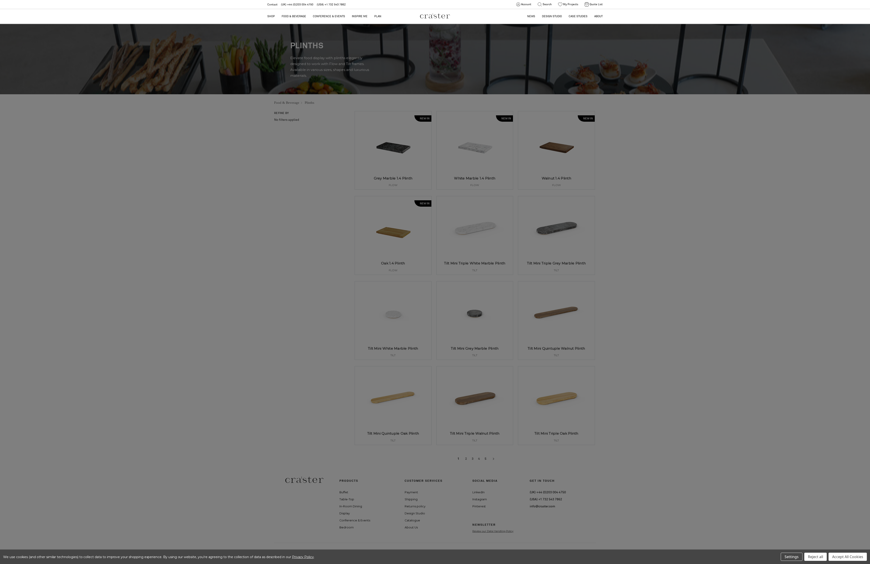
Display (344, 513)
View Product (393, 180)
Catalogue (412, 520)
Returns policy (415, 506)
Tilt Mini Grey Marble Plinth (474, 348)
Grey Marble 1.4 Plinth (393, 178)
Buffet (343, 492)
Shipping (411, 499)
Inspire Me (359, 16)
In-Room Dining (350, 506)
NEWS (531, 16)
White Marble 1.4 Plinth (474, 178)
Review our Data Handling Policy (492, 531)
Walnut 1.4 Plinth (556, 178)
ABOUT (598, 16)
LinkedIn (478, 492)
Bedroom (346, 527)
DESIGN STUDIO (552, 16)
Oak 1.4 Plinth (393, 263)
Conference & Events (329, 16)
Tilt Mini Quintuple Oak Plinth (393, 433)
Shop (271, 16)
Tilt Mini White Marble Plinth (393, 348)
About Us (411, 527)
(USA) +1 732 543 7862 (331, 4)
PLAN (377, 16)
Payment (411, 492)
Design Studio (415, 513)
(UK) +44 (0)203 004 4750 (297, 4)
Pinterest (479, 506)
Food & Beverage (294, 16)
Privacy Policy (303, 557)
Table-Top (346, 499)
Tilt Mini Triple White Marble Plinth (474, 263)
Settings (792, 556)
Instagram (479, 499)
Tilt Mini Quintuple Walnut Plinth (556, 348)
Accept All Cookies (847, 556)
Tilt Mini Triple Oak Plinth (556, 433)
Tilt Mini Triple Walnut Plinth (475, 433)
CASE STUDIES (578, 16)
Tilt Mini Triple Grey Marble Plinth (556, 263)
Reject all (815, 556)
